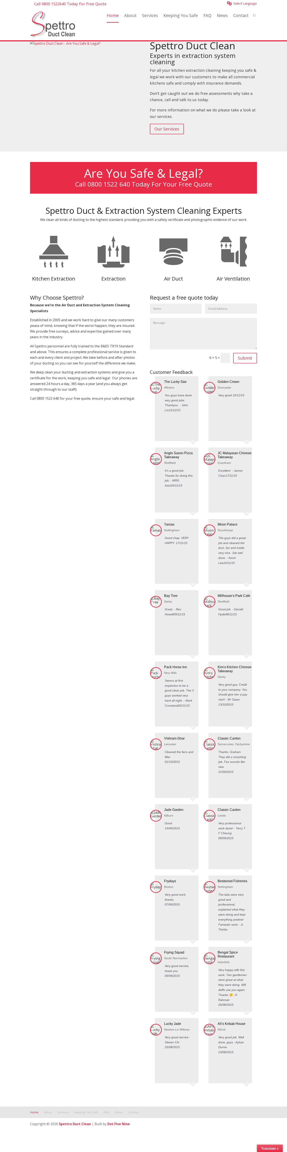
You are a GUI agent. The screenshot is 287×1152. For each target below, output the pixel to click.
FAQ (207, 15)
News (222, 15)
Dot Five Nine (118, 1124)
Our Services (166, 129)
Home (113, 15)
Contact (241, 15)
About (130, 15)
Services (150, 15)
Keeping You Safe (180, 15)
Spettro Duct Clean (75, 1124)
